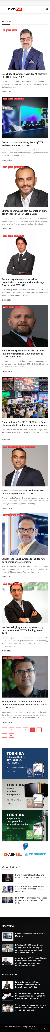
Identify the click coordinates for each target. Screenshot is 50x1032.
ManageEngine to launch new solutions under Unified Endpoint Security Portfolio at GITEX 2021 (24, 704)
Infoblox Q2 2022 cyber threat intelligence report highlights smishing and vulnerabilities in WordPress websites (29, 949)
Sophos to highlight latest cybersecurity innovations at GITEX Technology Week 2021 (22, 630)
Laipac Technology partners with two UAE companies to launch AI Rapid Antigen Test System (30, 996)
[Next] (8, 909)
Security (21, 515)
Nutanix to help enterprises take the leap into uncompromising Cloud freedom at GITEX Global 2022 (23, 353)
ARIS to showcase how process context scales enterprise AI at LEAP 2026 (29, 889)
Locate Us (44, 1029)
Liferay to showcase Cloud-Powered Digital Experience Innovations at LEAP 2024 (27, 984)
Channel (6, 515)
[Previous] (4, 909)
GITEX (8, 30)
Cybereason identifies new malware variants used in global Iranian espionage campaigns (31, 1007)
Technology (19, 99)
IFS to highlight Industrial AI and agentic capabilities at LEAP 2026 (30, 876)
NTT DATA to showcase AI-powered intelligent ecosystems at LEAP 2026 (31, 900)
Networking (13, 447)
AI (3, 30)
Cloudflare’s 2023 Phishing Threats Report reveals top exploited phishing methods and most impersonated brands (31, 962)
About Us (34, 1029)
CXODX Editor (7, 92)
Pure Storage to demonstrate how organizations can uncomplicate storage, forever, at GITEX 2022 (23, 282)
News (14, 30)
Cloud (5, 307)
